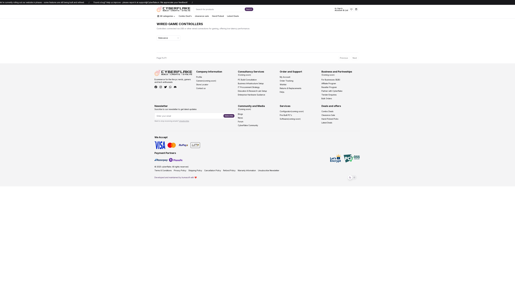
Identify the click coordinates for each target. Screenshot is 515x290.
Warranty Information (247, 170)
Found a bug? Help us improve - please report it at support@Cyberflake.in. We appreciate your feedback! (134, 2)
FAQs (282, 92)
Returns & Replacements (290, 88)
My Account (285, 77)
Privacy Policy (180, 170)
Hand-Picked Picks (329, 119)
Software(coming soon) (290, 119)
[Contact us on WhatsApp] (170, 87)
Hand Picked (218, 16)
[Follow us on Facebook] (155, 87)
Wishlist (283, 84)
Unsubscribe (184, 121)
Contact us (201, 88)
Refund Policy (229, 170)
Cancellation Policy (212, 170)
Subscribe (229, 116)
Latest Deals (233, 16)
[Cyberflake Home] (174, 9)
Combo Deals (327, 111)
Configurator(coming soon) (292, 111)
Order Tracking (286, 81)
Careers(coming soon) (206, 81)
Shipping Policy (195, 170)
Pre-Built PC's (286, 115)
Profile (199, 77)
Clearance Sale (328, 115)
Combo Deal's (185, 16)
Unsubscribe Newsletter (268, 170)
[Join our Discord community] (175, 87)
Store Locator (202, 84)
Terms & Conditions (163, 170)
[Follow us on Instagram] (160, 87)
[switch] (352, 177)
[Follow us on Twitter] (165, 87)
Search (249, 9)
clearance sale (202, 16)
